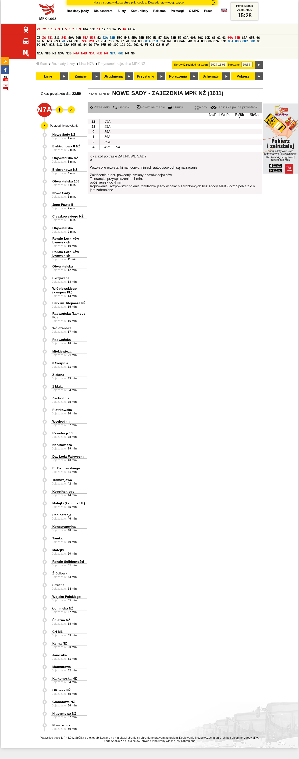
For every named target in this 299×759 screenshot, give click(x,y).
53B (112, 37)
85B (203, 41)
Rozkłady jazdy (63, 64)
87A (216, 41)
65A (244, 37)
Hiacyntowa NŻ (64, 713)
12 (103, 29)
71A (69, 41)
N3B (68, 53)
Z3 (38, 37)
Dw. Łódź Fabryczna (68, 456)
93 (80, 44)
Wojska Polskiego (66, 597)
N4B (84, 53)
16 (124, 29)
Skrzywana (60, 278)
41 (129, 29)
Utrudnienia (113, 76)
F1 (146, 44)
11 (98, 29)
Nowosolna (61, 725)
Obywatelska (62, 228)
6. (141, 44)
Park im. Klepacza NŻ (69, 303)
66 (258, 37)
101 (122, 44)
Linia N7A (86, 64)
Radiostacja (61, 515)
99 (109, 44)
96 (90, 44)
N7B (120, 53)
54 (118, 147)
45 (134, 29)
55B (141, 37)
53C (119, 37)
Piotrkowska (62, 410)
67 (38, 41)
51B (93, 37)
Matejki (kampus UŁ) (68, 503)
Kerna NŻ (59, 643)
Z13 (57, 37)
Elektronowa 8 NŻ (66, 146)
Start (43, 64)
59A (107, 121)
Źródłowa (59, 573)
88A (230, 41)
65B (252, 37)
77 (122, 41)
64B (237, 37)
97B (103, 44)
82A (162, 41)
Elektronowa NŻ (65, 169)
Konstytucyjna (64, 526)
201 (129, 44)
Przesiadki (101, 107)
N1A (40, 53)
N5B (99, 53)
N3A (61, 53)
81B (155, 41)
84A (182, 41)
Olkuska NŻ (61, 690)
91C (59, 44)
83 (176, 41)
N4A (76, 53)
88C (245, 41)
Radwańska (61, 340)
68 (43, 41)
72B (91, 41)
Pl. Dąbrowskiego (66, 468)
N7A (113, 53)
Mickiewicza (61, 351)
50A (71, 37)
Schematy (211, 76)
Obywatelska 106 (65, 181)
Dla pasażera (103, 11)
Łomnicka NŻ (62, 608)
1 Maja (57, 386)
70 (63, 41)
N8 (127, 53)
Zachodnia (60, 398)
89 (258, 41)
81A (148, 41)
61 (213, 37)
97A (96, 44)
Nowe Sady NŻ (63, 134)
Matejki (58, 550)
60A (186, 37)
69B (57, 41)
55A (134, 37)
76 (117, 41)
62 (219, 37)
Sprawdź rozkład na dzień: (191, 64)
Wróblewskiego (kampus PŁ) (64, 290)
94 (85, 44)
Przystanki (145, 76)
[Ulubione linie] (58, 109)
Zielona (58, 375)
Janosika (59, 655)
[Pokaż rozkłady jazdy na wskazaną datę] (259, 65)
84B (189, 41)
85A (196, 41)
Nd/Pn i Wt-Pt (219, 115)
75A (103, 41)
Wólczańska (61, 328)
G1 (152, 44)
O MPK (194, 11)
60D (207, 37)
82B (169, 41)
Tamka (57, 538)
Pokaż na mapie (152, 107)
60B (193, 37)
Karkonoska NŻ (64, 678)
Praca (208, 11)
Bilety (121, 11)
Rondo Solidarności (68, 561)
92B (73, 44)
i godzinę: (234, 64)
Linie (48, 76)
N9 (133, 53)
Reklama (159, 11)
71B (76, 41)
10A (85, 29)
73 (97, 41)
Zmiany (81, 76)
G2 (158, 44)
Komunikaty (139, 11)
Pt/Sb (239, 115)
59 (179, 37)
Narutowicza (62, 445)
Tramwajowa (62, 480)
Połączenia (178, 76)
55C (148, 37)
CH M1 (57, 632)
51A (85, 37)
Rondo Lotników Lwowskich (65, 240)
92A (66, 44)
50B (78, 37)
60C (200, 37)
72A (84, 41)
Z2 (44, 29)
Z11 (50, 37)
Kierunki (124, 107)
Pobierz (243, 76)
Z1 (38, 29)
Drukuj (177, 107)
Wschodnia (61, 421)
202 (136, 44)
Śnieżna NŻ (61, 620)
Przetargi (177, 11)
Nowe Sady (61, 193)
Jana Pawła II (62, 205)
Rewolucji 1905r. (65, 433)
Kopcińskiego (63, 491)
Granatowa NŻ (63, 702)
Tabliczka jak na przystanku (238, 107)
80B (140, 41)
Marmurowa (61, 667)
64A (230, 37)
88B (238, 41)
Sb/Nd (254, 115)
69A (50, 41)
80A (133, 41)
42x (107, 147)
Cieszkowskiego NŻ (68, 216)
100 (115, 44)
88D (252, 41)
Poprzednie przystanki (64, 125)
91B (52, 44)
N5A (92, 53)
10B (92, 29)
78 (127, 41)
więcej (180, 2)
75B (111, 41)
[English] (224, 11)
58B (173, 37)
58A (166, 37)
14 (114, 29)
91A (44, 44)
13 (108, 29)
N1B (47, 53)
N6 (106, 53)
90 (38, 44)
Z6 (44, 37)
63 (224, 37)
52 (99, 37)
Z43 (64, 37)
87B (223, 41)
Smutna (58, 585)
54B (127, 37)
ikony (203, 107)
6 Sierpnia (60, 363)
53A (105, 37)
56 (155, 37)
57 (160, 37)
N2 (54, 53)
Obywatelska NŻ (65, 158)
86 (210, 41)
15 (119, 29)
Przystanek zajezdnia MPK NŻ (121, 64)
